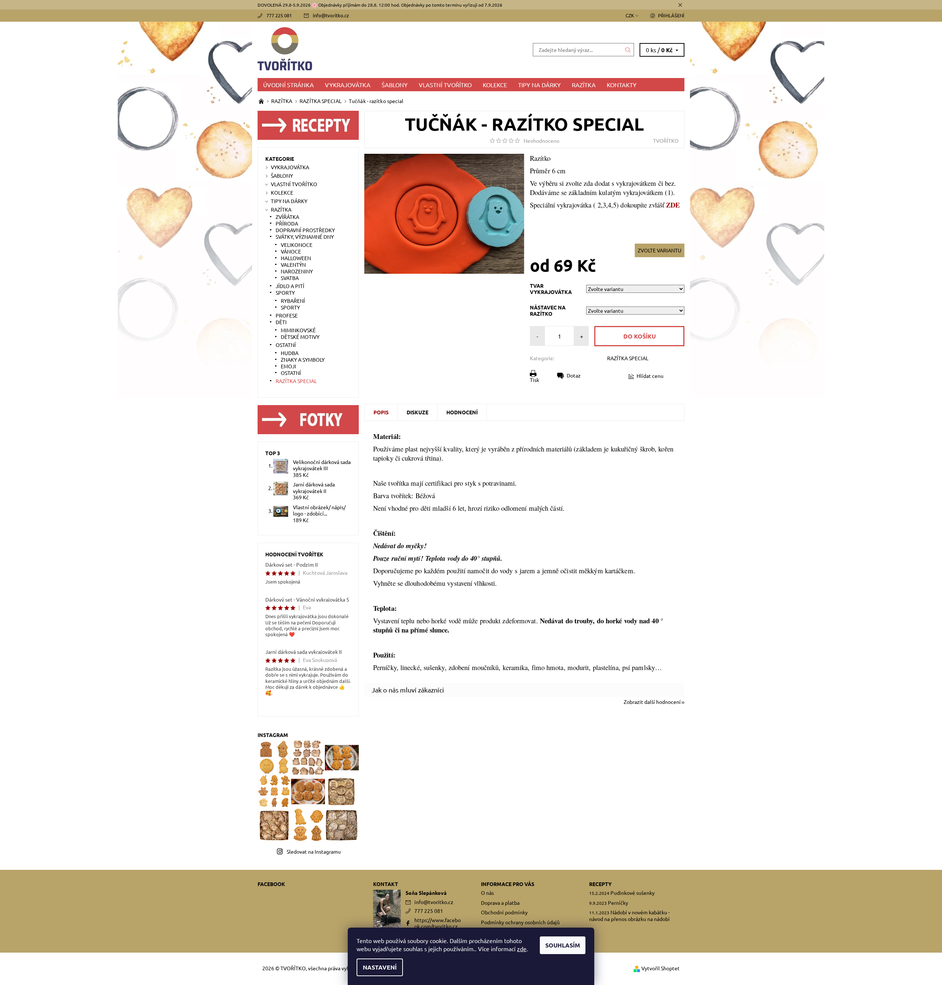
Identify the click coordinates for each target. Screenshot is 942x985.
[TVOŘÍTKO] (364, 48)
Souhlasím (562, 945)
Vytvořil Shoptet (660, 968)
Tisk (534, 379)
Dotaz (574, 375)
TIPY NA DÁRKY (539, 84)
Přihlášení (671, 15)
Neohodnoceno (541, 140)
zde (522, 948)
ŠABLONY (395, 84)
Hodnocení (462, 412)
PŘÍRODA (287, 223)
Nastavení (380, 967)
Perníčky (618, 902)
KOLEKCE (495, 84)
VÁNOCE (291, 251)
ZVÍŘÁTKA (287, 216)
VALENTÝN (293, 264)
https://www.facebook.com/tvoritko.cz (437, 923)
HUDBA (289, 353)
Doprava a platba (500, 902)
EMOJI (288, 366)
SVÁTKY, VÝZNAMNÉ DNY (305, 236)
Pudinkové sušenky (632, 892)
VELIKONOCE (296, 244)
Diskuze (417, 412)
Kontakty (622, 84)
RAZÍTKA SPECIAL (627, 358)
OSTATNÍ (286, 344)
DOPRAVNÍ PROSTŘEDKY (305, 230)
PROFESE (287, 315)
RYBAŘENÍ (293, 300)
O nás (487, 892)
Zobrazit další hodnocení (652, 701)
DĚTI (281, 322)
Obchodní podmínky (504, 912)
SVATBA (290, 277)
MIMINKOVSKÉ (298, 330)
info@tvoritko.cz (331, 15)
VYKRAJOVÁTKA (348, 84)
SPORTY (285, 292)
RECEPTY (600, 884)
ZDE (673, 205)
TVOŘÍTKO (666, 140)
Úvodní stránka (288, 84)
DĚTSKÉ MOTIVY (300, 336)
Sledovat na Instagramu (314, 851)
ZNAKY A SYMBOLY (303, 359)
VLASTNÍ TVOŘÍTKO (445, 84)
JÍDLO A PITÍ (290, 286)
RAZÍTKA (584, 84)
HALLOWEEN (296, 258)
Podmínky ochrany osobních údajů (520, 922)
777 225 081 (279, 15)
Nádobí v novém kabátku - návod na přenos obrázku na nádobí (629, 915)
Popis (381, 412)
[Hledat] (628, 49)
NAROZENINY (297, 271)
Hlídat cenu (650, 375)
